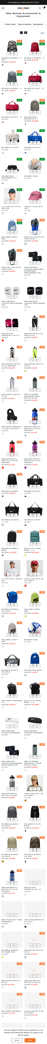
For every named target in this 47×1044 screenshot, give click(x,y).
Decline (16, 1040)
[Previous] (2, 24)
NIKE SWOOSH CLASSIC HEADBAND (11, 732)
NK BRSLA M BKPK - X (34, 58)
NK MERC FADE (31, 176)
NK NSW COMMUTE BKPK (10, 549)
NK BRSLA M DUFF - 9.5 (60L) (11, 671)
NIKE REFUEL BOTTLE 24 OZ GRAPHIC (11, 365)
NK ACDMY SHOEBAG (11, 1011)
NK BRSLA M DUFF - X (11, 117)
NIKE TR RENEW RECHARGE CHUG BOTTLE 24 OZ (32, 396)
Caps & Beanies (24, 24)
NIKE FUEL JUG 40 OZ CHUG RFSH (34, 238)
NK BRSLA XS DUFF (10, 147)
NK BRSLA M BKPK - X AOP (11, 59)
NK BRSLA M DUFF (32, 147)
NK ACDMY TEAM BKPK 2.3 (12, 702)
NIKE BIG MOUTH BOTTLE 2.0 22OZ (9, 794)
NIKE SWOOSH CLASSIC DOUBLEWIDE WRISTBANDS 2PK (12, 763)
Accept (30, 1040)
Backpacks (38, 24)
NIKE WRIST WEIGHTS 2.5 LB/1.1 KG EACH (11, 428)
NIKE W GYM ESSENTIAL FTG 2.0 (10, 334)
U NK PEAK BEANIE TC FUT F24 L (34, 921)
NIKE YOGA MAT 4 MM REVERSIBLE (12, 921)
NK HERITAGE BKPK (33, 670)
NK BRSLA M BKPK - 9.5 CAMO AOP (11, 951)
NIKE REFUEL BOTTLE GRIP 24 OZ (33, 334)
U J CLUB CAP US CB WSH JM (11, 207)
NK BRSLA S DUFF (32, 520)
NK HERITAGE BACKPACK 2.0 (31, 118)
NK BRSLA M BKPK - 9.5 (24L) (11, 610)
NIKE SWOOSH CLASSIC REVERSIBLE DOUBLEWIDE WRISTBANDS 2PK (34, 270)
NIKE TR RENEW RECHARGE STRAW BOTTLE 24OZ (32, 763)
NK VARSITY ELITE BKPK (32, 825)
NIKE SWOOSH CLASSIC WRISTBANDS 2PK (12, 303)
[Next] (45, 24)
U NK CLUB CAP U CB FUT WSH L (33, 580)
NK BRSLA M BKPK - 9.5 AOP (33, 855)
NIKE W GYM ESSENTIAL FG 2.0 (32, 888)
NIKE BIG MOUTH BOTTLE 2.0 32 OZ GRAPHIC (10, 461)
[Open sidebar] (2, 524)
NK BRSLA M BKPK (10, 491)
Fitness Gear (10, 24)
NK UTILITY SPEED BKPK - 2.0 (32, 549)
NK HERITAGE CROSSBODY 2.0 (9, 177)
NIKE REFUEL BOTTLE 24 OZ (33, 365)
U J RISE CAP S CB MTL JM (12, 580)
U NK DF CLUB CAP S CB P (33, 207)
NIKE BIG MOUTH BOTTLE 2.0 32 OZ (32, 982)
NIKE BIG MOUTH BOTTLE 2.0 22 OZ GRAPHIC (32, 428)
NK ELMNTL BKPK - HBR (10, 238)
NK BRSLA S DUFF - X (34, 88)
